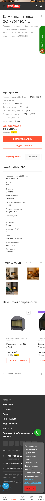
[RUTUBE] (11, 443)
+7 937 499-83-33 (14, 456)
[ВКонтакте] (5, 443)
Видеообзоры (10, 423)
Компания (8, 404)
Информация (9, 419)
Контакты (7, 428)
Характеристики (13, 157)
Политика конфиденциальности (16, 482)
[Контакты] (5, 486)
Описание (32, 157)
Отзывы (7, 409)
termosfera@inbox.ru (15, 463)
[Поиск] (41, 6)
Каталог (7, 400)
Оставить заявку (22, 139)
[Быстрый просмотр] (28, 312)
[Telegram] (17, 443)
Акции (6, 414)
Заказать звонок (13, 459)
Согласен (30, 488)
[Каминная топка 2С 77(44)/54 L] (12, 274)
